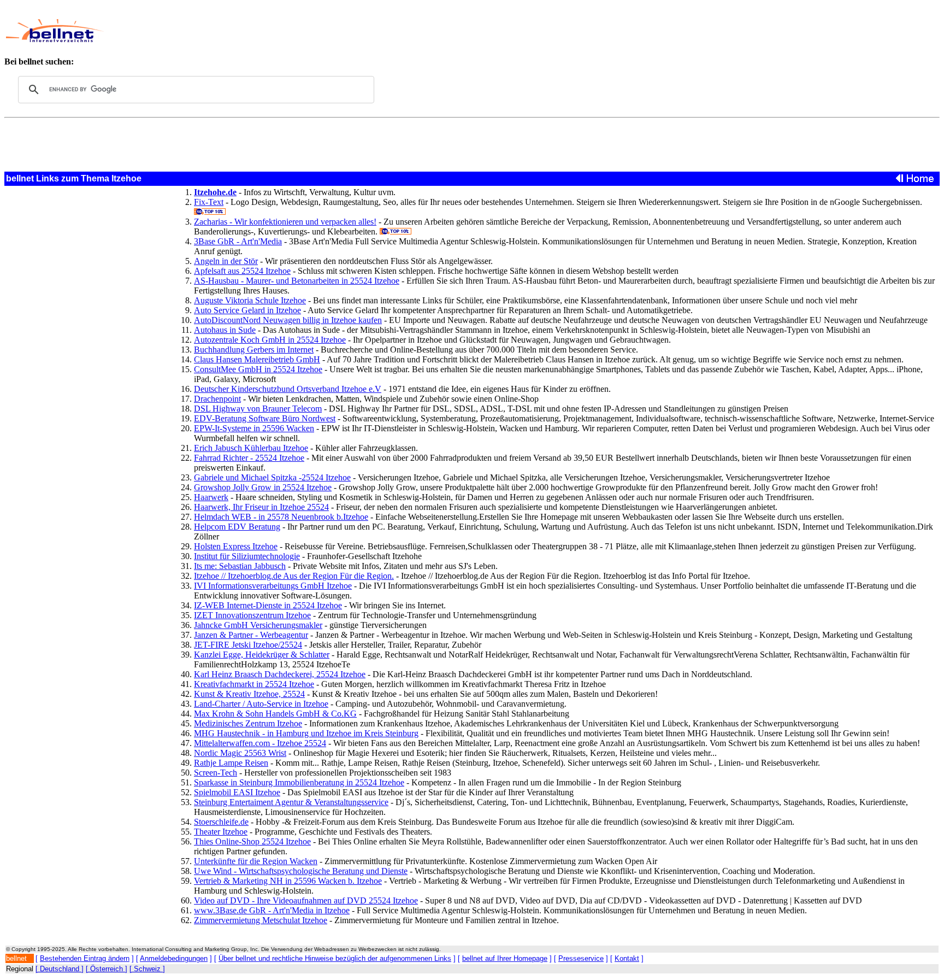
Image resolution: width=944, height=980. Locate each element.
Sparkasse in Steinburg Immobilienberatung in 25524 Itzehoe (299, 782)
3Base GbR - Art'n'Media (238, 241)
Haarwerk (211, 497)
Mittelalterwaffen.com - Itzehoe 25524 (260, 743)
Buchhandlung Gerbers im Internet (254, 349)
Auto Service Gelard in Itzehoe (247, 310)
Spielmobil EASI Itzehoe (237, 792)
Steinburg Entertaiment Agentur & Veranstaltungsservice (291, 802)
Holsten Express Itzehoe (236, 546)
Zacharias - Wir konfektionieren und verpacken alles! (285, 221)
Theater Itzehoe (220, 831)
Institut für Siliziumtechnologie (247, 556)
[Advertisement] (391, 30)
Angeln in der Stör (226, 261)
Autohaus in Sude (225, 330)
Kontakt (627, 958)
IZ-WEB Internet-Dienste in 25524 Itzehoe (268, 605)
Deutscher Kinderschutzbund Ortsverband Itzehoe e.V (287, 389)
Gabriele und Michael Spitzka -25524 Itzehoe (272, 477)
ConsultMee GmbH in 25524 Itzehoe (258, 369)
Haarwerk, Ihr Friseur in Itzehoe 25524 (261, 507)
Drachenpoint (217, 398)
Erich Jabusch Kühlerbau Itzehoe (251, 448)
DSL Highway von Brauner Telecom (258, 408)
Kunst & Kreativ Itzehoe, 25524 (249, 694)
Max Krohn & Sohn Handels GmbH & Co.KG (275, 713)
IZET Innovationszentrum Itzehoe (252, 615)
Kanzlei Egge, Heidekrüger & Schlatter (261, 654)
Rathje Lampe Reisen (231, 762)
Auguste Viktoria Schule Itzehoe (250, 300)
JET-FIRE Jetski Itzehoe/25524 (248, 644)
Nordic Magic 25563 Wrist (240, 753)
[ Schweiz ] (147, 969)
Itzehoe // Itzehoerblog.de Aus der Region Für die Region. (294, 575)
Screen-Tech (215, 772)
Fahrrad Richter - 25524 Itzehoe (249, 457)
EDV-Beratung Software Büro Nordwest (264, 418)
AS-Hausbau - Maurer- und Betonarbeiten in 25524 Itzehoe (296, 280)
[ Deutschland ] (60, 969)
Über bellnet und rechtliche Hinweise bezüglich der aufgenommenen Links (335, 958)
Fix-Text (208, 202)
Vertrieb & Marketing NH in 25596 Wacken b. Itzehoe (288, 880)
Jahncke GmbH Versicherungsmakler (258, 625)
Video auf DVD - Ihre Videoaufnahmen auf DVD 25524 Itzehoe (306, 900)
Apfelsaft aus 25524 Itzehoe (242, 270)
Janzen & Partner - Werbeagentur (251, 634)
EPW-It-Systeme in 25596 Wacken (254, 428)
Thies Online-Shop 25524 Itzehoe (252, 841)
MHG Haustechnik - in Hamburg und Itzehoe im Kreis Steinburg (306, 733)
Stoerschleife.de (221, 821)
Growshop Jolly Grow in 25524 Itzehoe (263, 487)
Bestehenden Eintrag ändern (84, 958)
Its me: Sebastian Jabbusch (240, 566)
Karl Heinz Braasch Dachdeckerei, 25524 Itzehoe (279, 674)
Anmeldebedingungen (174, 958)
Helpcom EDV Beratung (237, 526)
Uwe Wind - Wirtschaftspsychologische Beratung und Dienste (301, 871)
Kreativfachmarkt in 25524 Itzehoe (254, 684)
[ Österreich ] (106, 969)
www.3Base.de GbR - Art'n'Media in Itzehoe (272, 910)
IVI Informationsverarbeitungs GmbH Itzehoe (273, 585)
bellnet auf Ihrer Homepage (504, 958)
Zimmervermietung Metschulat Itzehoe (260, 920)
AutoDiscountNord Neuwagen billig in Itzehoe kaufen (288, 320)
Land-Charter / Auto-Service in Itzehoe (261, 703)
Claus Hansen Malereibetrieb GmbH (257, 359)
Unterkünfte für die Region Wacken (255, 861)
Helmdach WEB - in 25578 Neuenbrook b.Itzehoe (281, 516)
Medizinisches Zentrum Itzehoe (248, 723)
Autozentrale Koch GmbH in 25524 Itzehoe (270, 339)
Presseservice (581, 958)
